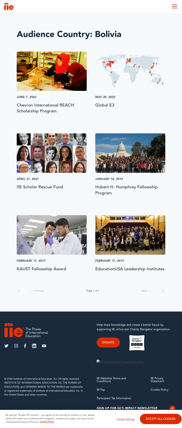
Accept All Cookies (161, 419)
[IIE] (26, 330)
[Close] (176, 418)
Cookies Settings (126, 419)
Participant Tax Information (114, 398)
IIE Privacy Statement (157, 380)
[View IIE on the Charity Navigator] (137, 342)
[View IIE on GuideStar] (120, 361)
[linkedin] (34, 346)
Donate (108, 342)
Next (145, 291)
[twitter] (6, 346)
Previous (39, 291)
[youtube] (44, 346)
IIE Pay (101, 390)
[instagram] (16, 346)
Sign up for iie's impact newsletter (127, 408)
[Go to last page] (162, 291)
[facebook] (25, 346)
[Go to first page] (19, 291)
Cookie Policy (159, 390)
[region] (91, 419)
